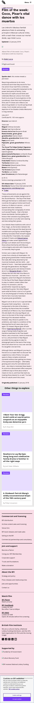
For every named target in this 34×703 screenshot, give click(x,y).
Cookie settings (17, 695)
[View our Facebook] (6, 640)
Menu (27, 2)
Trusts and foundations (10, 562)
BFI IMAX (5, 613)
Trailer (6, 190)
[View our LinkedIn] (12, 640)
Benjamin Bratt (15, 271)
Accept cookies (17, 699)
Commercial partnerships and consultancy (17, 539)
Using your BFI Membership (12, 554)
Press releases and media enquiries (14, 580)
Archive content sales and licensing (14, 524)
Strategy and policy (8, 576)
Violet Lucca (8, 59)
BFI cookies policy (14, 689)
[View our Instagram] (9, 640)
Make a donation (8, 565)
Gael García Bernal (14, 329)
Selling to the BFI (8, 536)
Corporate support (8, 558)
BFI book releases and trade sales (13, 532)
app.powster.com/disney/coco (13, 188)
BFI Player (6, 600)
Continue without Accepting (26, 678)
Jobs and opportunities (10, 584)
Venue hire (5, 528)
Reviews (6, 69)
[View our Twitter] (3, 640)
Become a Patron (8, 550)
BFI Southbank (7, 605)
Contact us (5, 588)
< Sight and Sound (7, 7)
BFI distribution (7, 520)
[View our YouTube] (15, 640)
